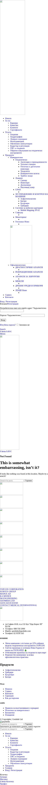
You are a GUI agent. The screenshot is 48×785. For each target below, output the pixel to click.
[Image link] (11, 620)
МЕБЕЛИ (19, 281)
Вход (3, 320)
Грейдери (24, 206)
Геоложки (22, 222)
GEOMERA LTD (7, 601)
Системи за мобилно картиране (29, 208)
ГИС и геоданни (17, 148)
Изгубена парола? (8, 325)
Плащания (9, 715)
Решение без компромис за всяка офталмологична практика (19, 656)
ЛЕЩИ (21, 290)
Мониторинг (21, 217)
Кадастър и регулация (19, 146)
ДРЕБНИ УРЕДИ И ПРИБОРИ (29, 286)
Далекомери (25, 185)
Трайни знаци (26, 176)
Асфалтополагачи (28, 199)
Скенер (23, 180)
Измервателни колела (29, 173)
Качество (14, 125)
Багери (23, 201)
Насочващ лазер (27, 187)
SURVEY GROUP (8, 591)
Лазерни (19, 178)
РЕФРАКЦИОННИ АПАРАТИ (29, 272)
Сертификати (16, 130)
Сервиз (8, 691)
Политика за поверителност (17, 710)
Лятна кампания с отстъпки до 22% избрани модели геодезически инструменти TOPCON (25, 644)
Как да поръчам (12, 698)
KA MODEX (5, 596)
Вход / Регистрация (13, 770)
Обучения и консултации (21, 144)
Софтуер (19, 212)
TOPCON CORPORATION (12, 589)
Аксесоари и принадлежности (33, 162)
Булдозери (24, 203)
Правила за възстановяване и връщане (22, 708)
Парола (10, 315)
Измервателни (16, 157)
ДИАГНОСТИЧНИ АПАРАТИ (29, 267)
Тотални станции (28, 164)
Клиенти (14, 127)
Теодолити (25, 171)
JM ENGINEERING (8, 598)
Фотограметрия (17, 141)
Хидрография (16, 137)
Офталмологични (18, 265)
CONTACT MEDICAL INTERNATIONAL (18, 605)
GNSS (18, 189)
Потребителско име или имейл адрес (23, 308)
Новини (8, 689)
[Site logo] (12, 114)
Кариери (14, 123)
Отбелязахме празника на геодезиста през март (25, 652)
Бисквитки (10, 713)
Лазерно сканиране (18, 139)
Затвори (3, 777)
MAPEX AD (5, 594)
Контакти (9, 693)
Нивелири (24, 183)
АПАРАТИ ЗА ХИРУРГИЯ (27, 276)
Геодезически (21, 160)
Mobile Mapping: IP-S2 (30, 210)
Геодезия (14, 134)
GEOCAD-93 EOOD (9, 603)
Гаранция (9, 696)
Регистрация (12, 304)
